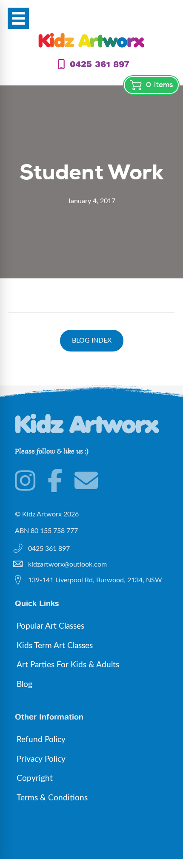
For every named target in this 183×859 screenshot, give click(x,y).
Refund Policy (41, 740)
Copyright (35, 778)
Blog (24, 684)
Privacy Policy (41, 759)
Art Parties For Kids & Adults (68, 665)
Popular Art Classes (50, 626)
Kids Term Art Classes (55, 646)
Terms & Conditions (52, 798)
